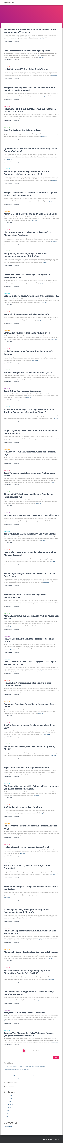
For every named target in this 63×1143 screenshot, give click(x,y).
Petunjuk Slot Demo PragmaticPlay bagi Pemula (26, 314)
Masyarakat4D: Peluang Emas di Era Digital (24, 1012)
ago (16, 41)
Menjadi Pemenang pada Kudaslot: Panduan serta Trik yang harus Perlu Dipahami (25, 1075)
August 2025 (8, 1107)
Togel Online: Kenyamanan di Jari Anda (22, 391)
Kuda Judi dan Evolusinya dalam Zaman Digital (26, 847)
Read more (41, 38)
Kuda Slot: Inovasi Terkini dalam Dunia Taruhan (26, 69)
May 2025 (7, 1116)
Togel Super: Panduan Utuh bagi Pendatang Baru (26, 767)
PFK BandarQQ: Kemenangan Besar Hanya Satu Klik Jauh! (31, 515)
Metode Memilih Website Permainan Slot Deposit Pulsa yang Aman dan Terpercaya (25, 1066)
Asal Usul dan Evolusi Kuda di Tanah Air (23, 807)
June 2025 (7, 1113)
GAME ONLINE (7, 27)
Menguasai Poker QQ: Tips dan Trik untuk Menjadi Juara (30, 214)
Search (5, 1055)
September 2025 (9, 1104)
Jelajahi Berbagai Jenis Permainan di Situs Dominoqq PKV (31, 296)
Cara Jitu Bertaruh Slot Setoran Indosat (22, 130)
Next (37, 1050)
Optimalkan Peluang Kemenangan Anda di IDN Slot (28, 333)
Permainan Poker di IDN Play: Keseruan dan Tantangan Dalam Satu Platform (23, 1078)
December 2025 (8, 1095)
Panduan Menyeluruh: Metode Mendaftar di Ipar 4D (28, 372)
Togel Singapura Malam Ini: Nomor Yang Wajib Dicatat (30, 534)
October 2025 (8, 1101)
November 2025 (8, 1098)
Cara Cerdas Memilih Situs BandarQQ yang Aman (27, 50)
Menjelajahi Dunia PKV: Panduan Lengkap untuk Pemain (31, 952)
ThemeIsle (56, 1139)
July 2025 (7, 1110)
